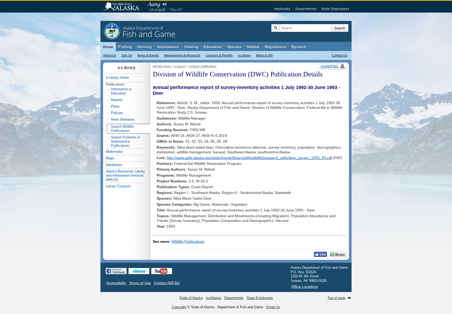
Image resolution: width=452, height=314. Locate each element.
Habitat (253, 47)
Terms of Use (140, 283)
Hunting (144, 47)
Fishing (125, 47)
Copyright (179, 307)
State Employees (335, 9)
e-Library (244, 55)
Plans (115, 106)
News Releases (122, 119)
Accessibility (116, 283)
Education (213, 47)
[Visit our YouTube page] (161, 271)
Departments (306, 9)
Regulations (275, 47)
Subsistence (168, 47)
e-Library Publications (202, 66)
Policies (117, 113)
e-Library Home (117, 78)
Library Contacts (118, 186)
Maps (110, 158)
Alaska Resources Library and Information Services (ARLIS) (125, 175)
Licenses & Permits (219, 55)
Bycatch (299, 47)
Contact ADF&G (167, 283)
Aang (154, 4)
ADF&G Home (162, 66)
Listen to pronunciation (164, 4)
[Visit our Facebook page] (116, 271)
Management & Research (182, 55)
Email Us (273, 307)
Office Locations (304, 286)
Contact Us (339, 55)
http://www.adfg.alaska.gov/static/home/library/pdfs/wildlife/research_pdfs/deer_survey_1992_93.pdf (249, 158)
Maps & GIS (264, 55)
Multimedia (114, 152)
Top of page (336, 298)
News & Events (148, 55)
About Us (109, 55)
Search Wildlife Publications (122, 129)
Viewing (191, 47)
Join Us (126, 55)
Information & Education (121, 91)
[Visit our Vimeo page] (138, 271)
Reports (117, 100)
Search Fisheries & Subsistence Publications (125, 141)
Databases (114, 165)
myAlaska (282, 9)
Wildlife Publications (188, 241)
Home (108, 47)
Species (234, 47)
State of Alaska (123, 7)
